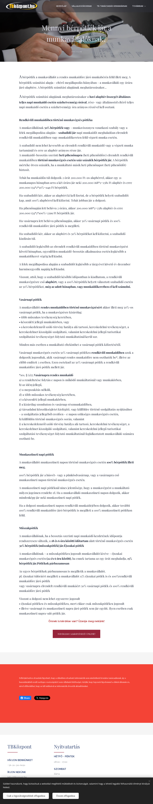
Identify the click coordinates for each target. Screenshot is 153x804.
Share (27, 698)
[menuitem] (61, 6)
